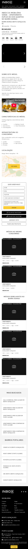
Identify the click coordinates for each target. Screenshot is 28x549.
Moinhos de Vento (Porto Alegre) (12, 466)
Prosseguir (14, 547)
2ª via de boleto (18, 503)
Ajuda (15, 508)
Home (3, 6)
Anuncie (4, 508)
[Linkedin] (25, 492)
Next (24, 53)
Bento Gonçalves (12, 6)
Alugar (15, 501)
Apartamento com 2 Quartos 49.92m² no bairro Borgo (13, 7)
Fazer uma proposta (14, 224)
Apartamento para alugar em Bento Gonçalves (13, 408)
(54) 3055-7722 (8, 523)
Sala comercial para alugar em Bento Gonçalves (13, 400)
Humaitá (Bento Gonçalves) (12, 480)
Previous (4, 53)
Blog (15, 505)
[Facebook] (21, 492)
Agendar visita (14, 220)
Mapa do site (5, 510)
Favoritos (13, 26)
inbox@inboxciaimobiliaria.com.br (11, 525)
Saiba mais (17, 544)
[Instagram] (23, 492)
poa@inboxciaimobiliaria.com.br (11, 540)
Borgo (17, 6)
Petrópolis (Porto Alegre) (12, 460)
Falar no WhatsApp (14, 212)
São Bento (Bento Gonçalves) (13, 474)
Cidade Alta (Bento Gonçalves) (13, 447)
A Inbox (3, 503)
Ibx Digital (4, 505)
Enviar (14, 207)
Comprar (6, 6)
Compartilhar (6, 26)
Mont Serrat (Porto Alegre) (12, 453)
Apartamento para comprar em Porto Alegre (13, 424)
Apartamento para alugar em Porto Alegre (13, 416)
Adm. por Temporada (19, 512)
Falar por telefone (14, 216)
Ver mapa (14, 166)
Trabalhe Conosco (18, 510)
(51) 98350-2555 (17, 537)
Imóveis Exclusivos (6, 512)
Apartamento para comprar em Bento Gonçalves (13, 432)
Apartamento (22, 6)
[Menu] (24, 2)
